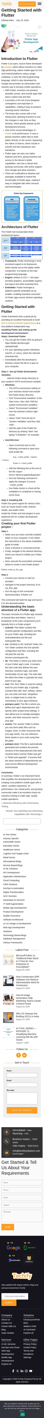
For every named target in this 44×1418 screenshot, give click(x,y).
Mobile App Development (15, 908)
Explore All (28, 1333)
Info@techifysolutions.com (26, 1151)
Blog (3, 1329)
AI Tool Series (9, 834)
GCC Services (10, 896)
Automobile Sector (11, 842)
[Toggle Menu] (39, 4)
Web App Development (14, 927)
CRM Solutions (10, 884)
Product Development (13, 912)
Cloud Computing (11, 880)
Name (9, 1071)
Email (9, 1080)
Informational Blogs (12, 861)
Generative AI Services (14, 900)
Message (11, 1090)
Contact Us (6, 1323)
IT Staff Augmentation (13, 904)
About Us (5, 1319)
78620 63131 (32, 1146)
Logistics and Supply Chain (16, 853)
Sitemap (27, 1357)
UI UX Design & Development (17, 923)
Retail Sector (9, 857)
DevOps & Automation (13, 888)
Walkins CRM (29, 1326)
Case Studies (7, 1333)
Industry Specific (11, 838)
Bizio (25, 1323)
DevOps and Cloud (10, 1347)
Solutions (7, 931)
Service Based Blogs (13, 865)
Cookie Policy (29, 1347)
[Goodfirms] (29, 1259)
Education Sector (11, 846)
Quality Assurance (11, 916)
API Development (11, 872)
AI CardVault (29, 1329)
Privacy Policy (30, 1344)
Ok (23, 1414)
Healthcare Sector (11, 849)
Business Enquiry (27, 4)
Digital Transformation (13, 892)
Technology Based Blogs (14, 935)
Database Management (14, 938)
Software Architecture (13, 919)
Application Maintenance (14, 876)
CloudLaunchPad (31, 1319)
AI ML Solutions (10, 868)
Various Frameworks (12, 942)
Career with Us (8, 1326)
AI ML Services (8, 1344)
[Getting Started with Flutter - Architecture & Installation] (6, 4)
